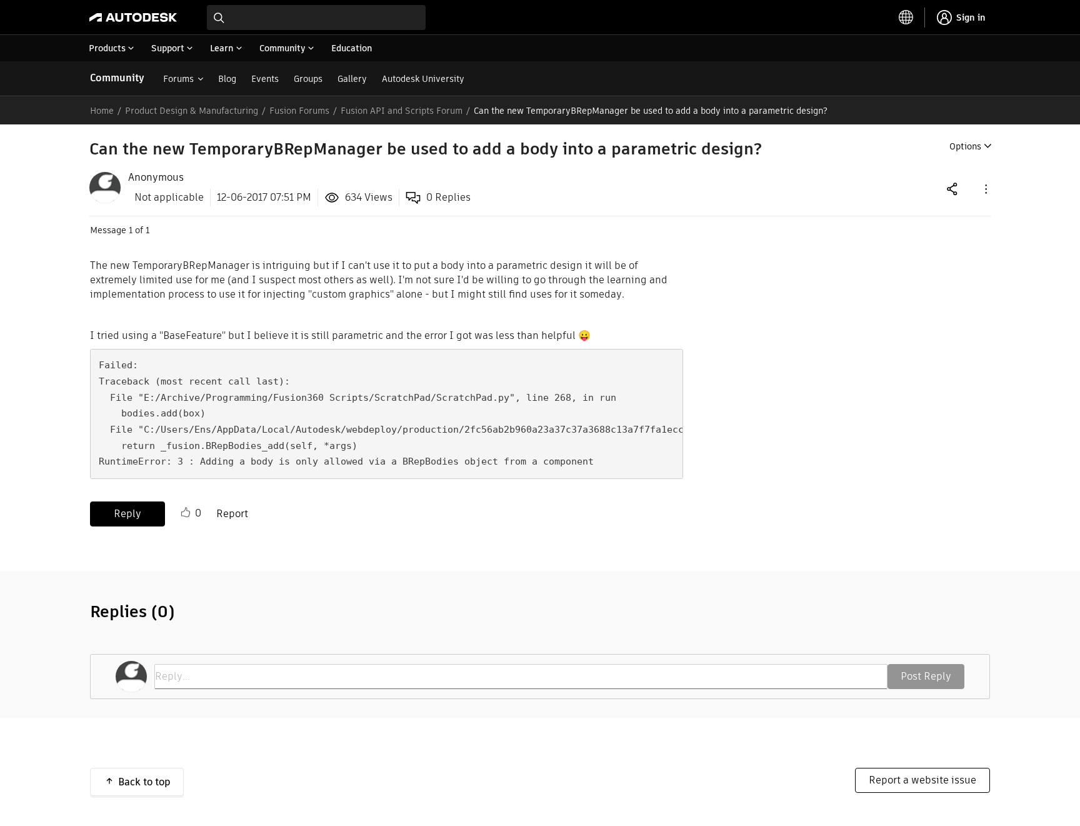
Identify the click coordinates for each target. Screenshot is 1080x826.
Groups (308, 79)
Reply (127, 513)
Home (102, 110)
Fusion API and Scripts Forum (401, 110)
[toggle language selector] (906, 17)
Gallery (352, 79)
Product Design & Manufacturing (191, 110)
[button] (985, 188)
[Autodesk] (133, 17)
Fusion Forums (299, 110)
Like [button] (186, 512)
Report (232, 513)
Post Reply (926, 676)
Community (117, 78)
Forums (178, 79)
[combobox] (316, 17)
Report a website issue (922, 780)
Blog (227, 79)
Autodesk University (423, 79)
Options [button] (965, 146)
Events (265, 79)
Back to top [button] (144, 782)
